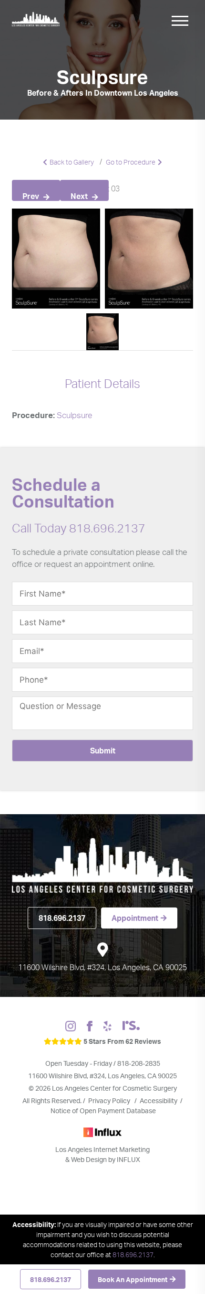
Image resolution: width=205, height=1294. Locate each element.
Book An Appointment (132, 1279)
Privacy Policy (110, 1100)
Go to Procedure (130, 162)
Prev (31, 196)
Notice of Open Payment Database (103, 1110)
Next (80, 196)
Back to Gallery (72, 162)
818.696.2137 (50, 1279)
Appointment (135, 918)
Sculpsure (74, 415)
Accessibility (158, 1100)
